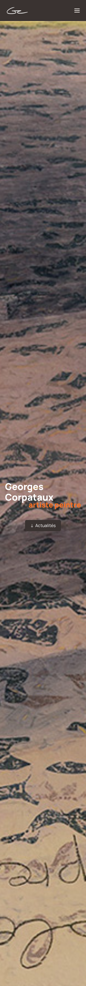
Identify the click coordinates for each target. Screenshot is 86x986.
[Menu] (77, 10)
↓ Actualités (43, 525)
